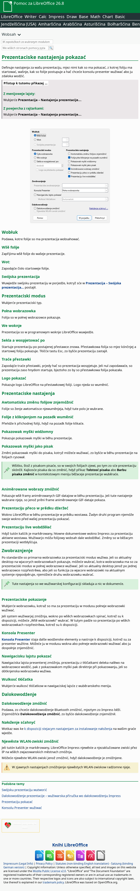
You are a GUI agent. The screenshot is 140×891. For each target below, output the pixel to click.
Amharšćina (49, 24)
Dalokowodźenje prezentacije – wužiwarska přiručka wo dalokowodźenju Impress (61, 796)
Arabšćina (72, 24)
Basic (120, 16)
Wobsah (9, 34)
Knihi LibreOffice (70, 845)
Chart (107, 16)
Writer (31, 16)
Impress (57, 16)
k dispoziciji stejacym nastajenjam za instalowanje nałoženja (68, 728)
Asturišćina (94, 24)
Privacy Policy (44, 863)
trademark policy (53, 882)
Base (83, 16)
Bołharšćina (118, 24)
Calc (43, 16)
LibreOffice (12, 16)
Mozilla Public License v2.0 (49, 871)
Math (95, 16)
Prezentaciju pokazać (17, 801)
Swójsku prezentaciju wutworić (24, 790)
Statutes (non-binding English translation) (82, 863)
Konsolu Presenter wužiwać (22, 807)
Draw (72, 16)
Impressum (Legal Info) (18, 863)
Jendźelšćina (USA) (18, 24)
